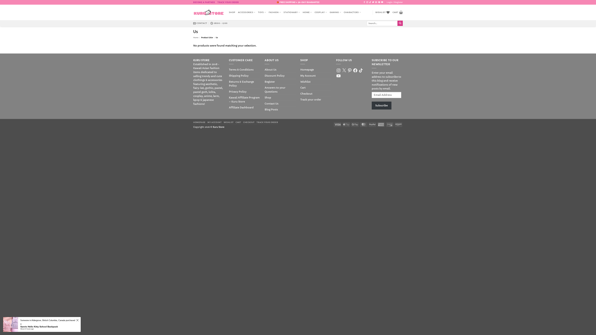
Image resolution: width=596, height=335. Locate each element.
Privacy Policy (237, 91)
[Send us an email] (376, 2)
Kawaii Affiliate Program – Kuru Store (244, 99)
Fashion (274, 12)
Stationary (291, 12)
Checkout (306, 93)
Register (270, 81)
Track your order (228, 2)
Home (306, 12)
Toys (261, 12)
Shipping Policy (238, 75)
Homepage (307, 69)
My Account (308, 75)
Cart (303, 87)
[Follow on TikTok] (370, 2)
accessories (245, 12)
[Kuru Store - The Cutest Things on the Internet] (208, 12)
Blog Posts (271, 109)
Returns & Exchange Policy (241, 83)
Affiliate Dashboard (241, 107)
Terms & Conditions (241, 69)
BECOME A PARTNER (204, 2)
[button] (395, 2)
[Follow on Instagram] (367, 2)
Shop (232, 12)
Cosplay (320, 12)
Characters (351, 12)
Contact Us (271, 103)
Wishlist (305, 81)
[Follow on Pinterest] (379, 2)
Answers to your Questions (275, 89)
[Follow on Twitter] (373, 2)
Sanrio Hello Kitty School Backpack (39, 326)
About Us (270, 69)
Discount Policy (274, 75)
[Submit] (400, 23)
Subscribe (381, 105)
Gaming (334, 12)
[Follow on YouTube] (382, 2)
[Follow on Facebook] (364, 2)
